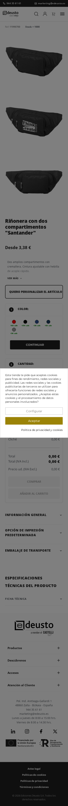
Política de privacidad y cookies (42, 430)
